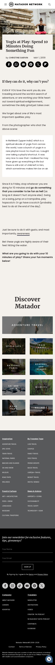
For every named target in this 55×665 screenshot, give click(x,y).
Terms (34, 351)
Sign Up (43, 343)
